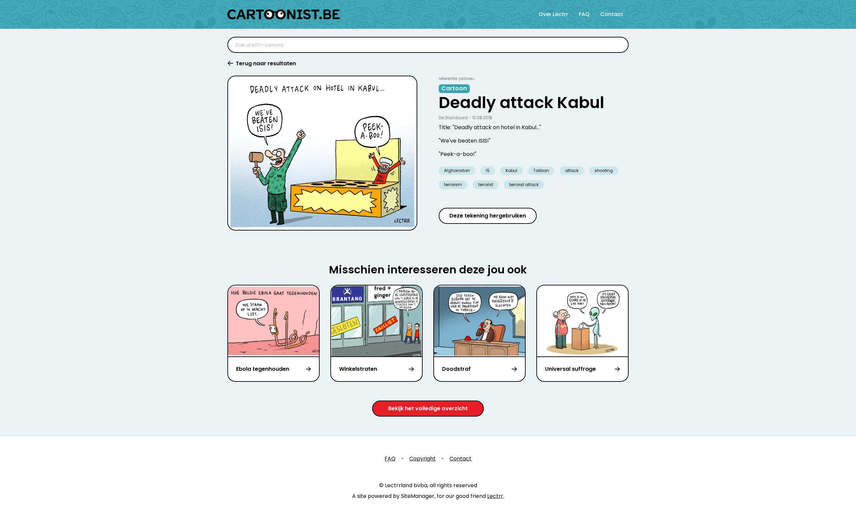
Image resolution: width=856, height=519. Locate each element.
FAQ (584, 14)
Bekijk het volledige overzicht (428, 408)
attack (571, 170)
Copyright (422, 458)
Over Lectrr (553, 14)
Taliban (541, 170)
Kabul (511, 170)
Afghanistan (457, 170)
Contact (611, 14)
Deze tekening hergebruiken (487, 216)
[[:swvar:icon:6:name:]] (619, 45)
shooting (604, 170)
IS (488, 170)
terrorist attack (524, 184)
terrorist (485, 184)
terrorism (453, 184)
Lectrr (495, 496)
